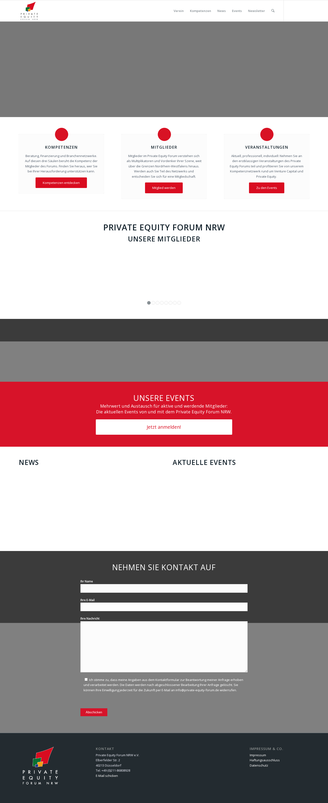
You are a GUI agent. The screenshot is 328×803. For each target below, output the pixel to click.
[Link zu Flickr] (291, 10)
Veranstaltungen (266, 147)
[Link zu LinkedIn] (305, 10)
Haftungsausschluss (265, 760)
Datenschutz (259, 765)
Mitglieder (164, 147)
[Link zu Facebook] (298, 10)
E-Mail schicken (107, 776)
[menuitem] (178, 10)
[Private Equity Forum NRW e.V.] (29, 10)
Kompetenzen (61, 147)
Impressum (258, 755)
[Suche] (273, 10)
